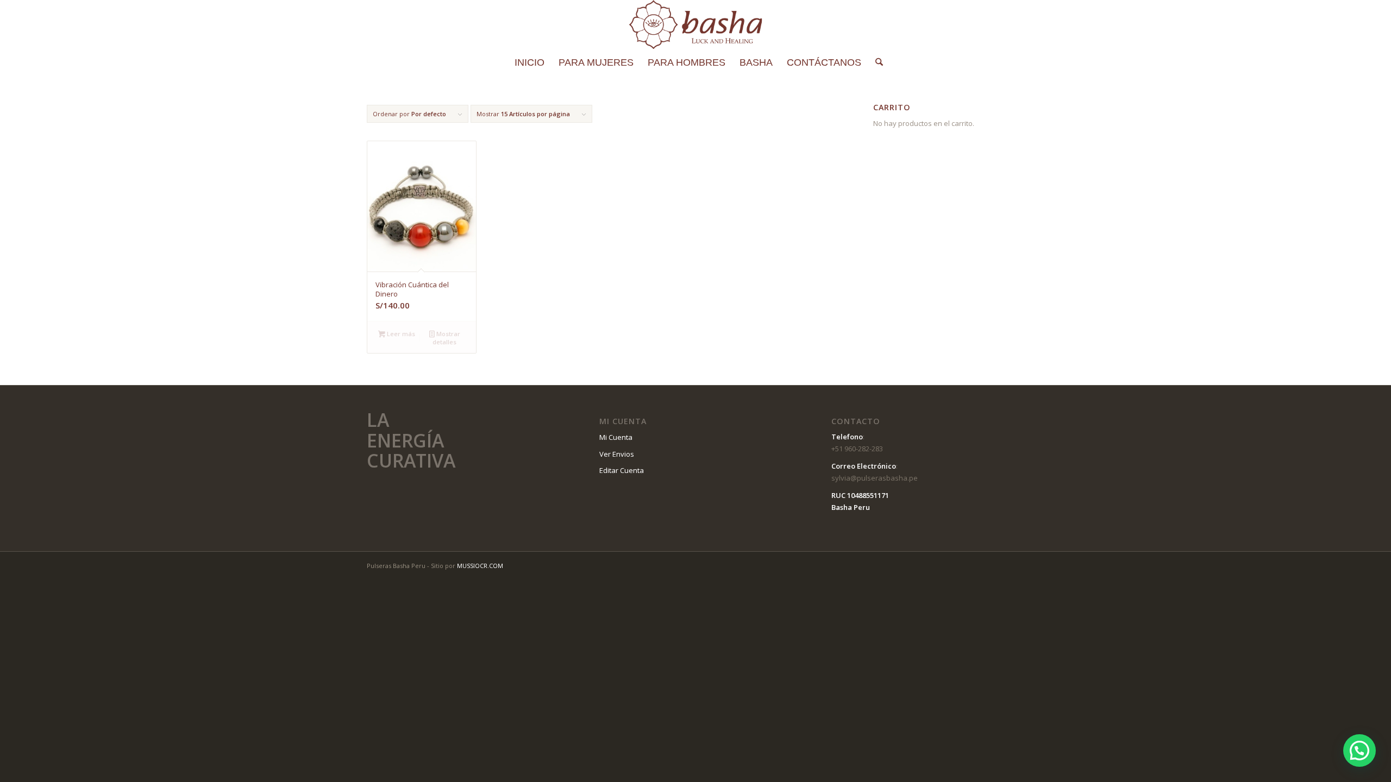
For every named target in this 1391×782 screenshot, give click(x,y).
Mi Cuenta (615, 437)
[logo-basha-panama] (695, 24)
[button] (1359, 750)
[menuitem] (529, 62)
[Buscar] (875, 62)
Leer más (400, 334)
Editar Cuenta (621, 470)
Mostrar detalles (446, 338)
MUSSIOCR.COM (480, 566)
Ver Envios (616, 454)
